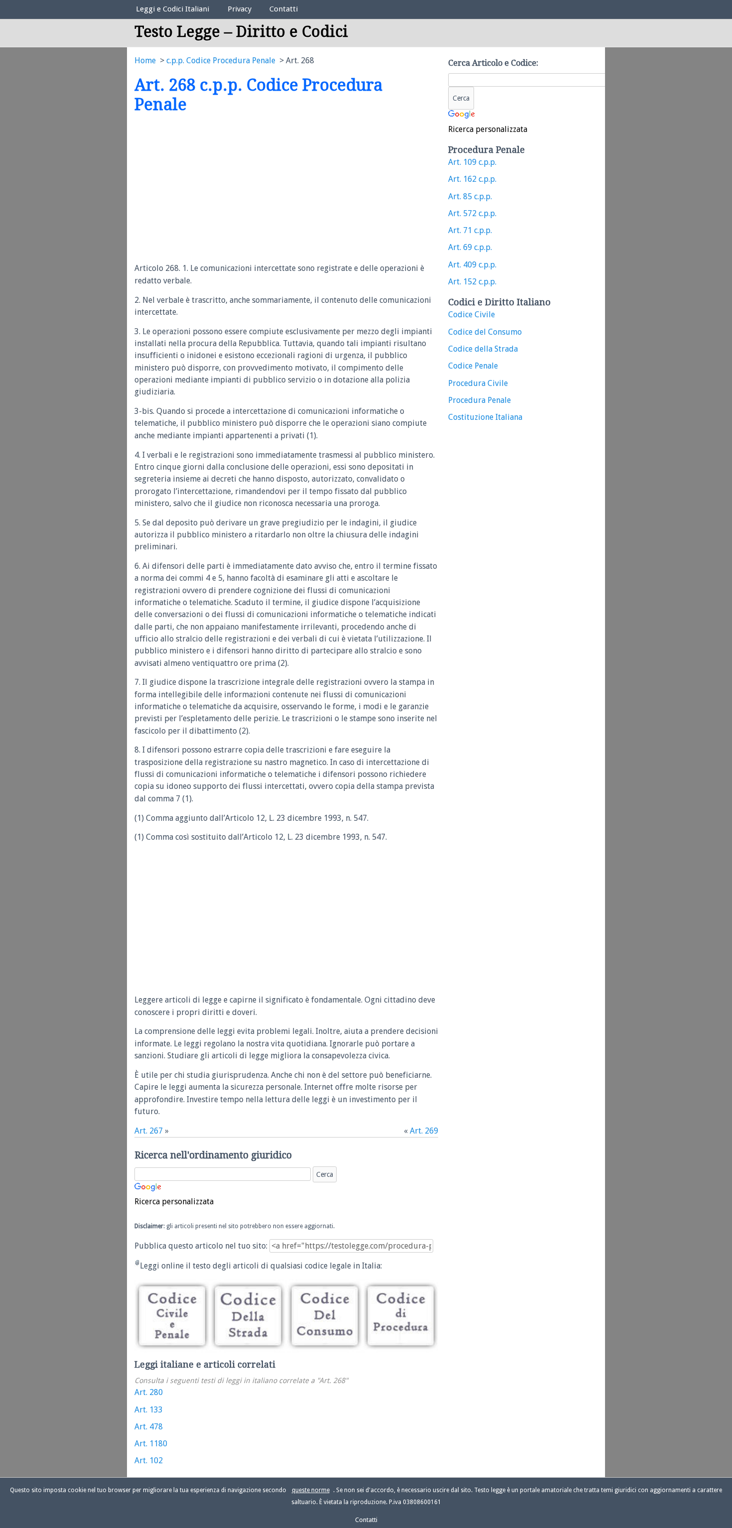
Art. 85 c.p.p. (470, 196)
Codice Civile (471, 314)
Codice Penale (473, 366)
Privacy (239, 8)
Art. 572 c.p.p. (472, 213)
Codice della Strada (483, 349)
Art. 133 (148, 1409)
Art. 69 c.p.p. (470, 247)
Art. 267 (148, 1131)
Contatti (283, 8)
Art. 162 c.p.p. (472, 179)
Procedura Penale (479, 400)
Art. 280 (148, 1392)
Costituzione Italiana (485, 417)
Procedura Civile (478, 383)
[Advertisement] (218, 188)
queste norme (311, 1490)
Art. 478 (148, 1426)
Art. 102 (148, 1460)
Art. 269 (424, 1131)
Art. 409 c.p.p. (472, 264)
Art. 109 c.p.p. (472, 162)
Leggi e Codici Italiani (172, 8)
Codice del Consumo (485, 332)
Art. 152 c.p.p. (472, 281)
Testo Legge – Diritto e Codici (241, 31)
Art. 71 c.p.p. (470, 230)
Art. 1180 (150, 1443)
